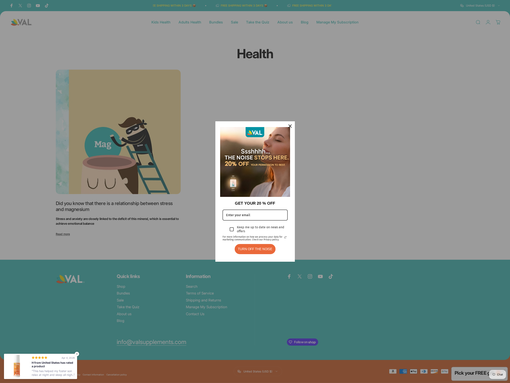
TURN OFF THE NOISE (255, 249)
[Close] (290, 126)
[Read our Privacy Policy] (285, 237)
